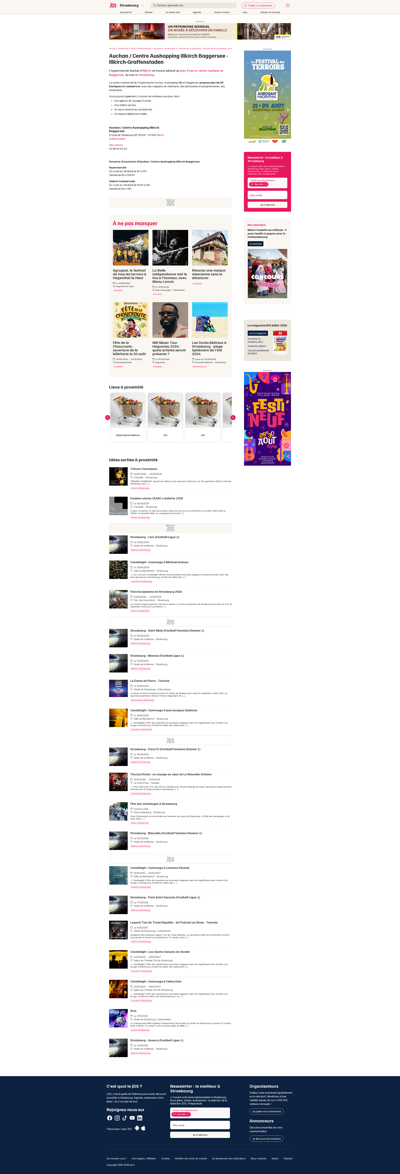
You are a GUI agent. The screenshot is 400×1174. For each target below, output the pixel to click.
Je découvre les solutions (266, 1138)
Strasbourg (129, 5)
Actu (245, 12)
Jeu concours (267, 231)
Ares (133, 1010)
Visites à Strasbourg (140, 517)
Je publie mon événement (266, 1111)
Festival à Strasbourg (140, 794)
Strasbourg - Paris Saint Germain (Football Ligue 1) (165, 897)
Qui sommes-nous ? (117, 1158)
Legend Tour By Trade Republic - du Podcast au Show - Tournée (174, 922)
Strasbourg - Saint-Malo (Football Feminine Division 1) (167, 630)
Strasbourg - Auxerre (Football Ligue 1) (156, 1040)
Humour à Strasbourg (140, 941)
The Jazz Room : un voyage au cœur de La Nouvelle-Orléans (171, 774)
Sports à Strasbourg (140, 1030)
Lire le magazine (257, 333)
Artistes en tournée (270, 12)
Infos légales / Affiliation (144, 1158)
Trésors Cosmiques (143, 468)
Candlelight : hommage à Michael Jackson (159, 562)
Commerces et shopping (189, 48)
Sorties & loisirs (222, 12)
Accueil (112, 48)
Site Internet (116, 145)
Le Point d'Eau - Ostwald (146, 783)
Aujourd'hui (126, 12)
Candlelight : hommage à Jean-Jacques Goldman (163, 710)
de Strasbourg (144, 74)
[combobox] (267, 183)
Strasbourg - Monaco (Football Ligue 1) (157, 655)
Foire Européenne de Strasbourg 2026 (156, 591)
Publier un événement (259, 5)
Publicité (288, 1158)
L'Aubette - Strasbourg (145, 477)
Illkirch (147, 70)
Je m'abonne (267, 204)
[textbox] (270, 184)
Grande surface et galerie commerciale (221, 48)
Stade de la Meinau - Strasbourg (150, 545)
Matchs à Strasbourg (140, 550)
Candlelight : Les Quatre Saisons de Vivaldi (160, 951)
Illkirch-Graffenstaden (141, 48)
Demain (148, 12)
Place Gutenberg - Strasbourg (149, 812)
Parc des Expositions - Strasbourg (151, 600)
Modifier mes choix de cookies (191, 1158)
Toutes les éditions (257, 346)
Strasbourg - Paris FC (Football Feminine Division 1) (165, 749)
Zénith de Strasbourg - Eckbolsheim (152, 689)
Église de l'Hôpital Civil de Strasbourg (153, 960)
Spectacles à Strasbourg (142, 700)
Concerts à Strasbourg (141, 581)
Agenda (197, 12)
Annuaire (158, 48)
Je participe (255, 243)
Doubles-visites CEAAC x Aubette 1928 (156, 498)
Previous (107, 417)
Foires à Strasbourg (140, 611)
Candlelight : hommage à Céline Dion (156, 981)
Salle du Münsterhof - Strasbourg (150, 570)
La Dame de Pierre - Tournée (150, 680)
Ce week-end (173, 12)
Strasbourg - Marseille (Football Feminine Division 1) (166, 832)
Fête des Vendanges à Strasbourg (153, 803)
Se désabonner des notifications (229, 1158)
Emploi (275, 1158)
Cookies (165, 1158)
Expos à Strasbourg (140, 488)
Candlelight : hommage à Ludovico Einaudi (159, 867)
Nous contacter (259, 1158)
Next (233, 417)
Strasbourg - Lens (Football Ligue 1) (154, 536)
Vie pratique (169, 48)
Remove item (266, 184)
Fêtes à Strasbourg (140, 823)
